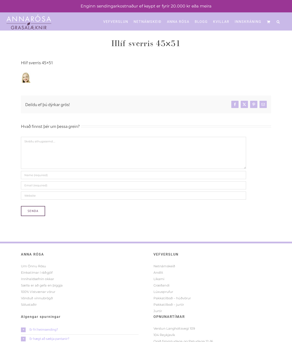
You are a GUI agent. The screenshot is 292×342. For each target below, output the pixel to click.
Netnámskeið (164, 266)
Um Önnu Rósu (33, 266)
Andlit (158, 272)
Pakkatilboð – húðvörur (172, 298)
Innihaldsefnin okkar (37, 279)
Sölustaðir (29, 305)
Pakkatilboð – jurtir (168, 305)
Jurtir (157, 311)
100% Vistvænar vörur (38, 292)
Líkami (159, 279)
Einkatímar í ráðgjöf (37, 272)
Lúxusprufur (163, 292)
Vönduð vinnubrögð (37, 298)
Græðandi (161, 285)
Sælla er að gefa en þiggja (42, 285)
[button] (278, 21)
